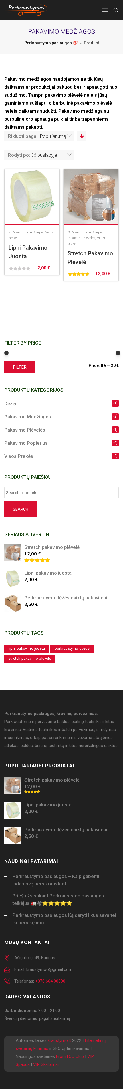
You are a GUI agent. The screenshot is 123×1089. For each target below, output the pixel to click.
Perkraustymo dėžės (72, 648)
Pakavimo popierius (26, 443)
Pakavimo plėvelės (81, 238)
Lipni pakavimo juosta (27, 648)
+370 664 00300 (50, 981)
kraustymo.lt (59, 1040)
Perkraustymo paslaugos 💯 (51, 43)
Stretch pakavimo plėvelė (30, 658)
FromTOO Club (70, 1056)
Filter (20, 367)
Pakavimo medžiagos (27, 232)
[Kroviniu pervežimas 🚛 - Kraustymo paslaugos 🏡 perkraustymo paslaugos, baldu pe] (26, 10)
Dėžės (11, 403)
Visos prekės (18, 456)
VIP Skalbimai (46, 1064)
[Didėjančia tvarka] (81, 136)
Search (20, 509)
